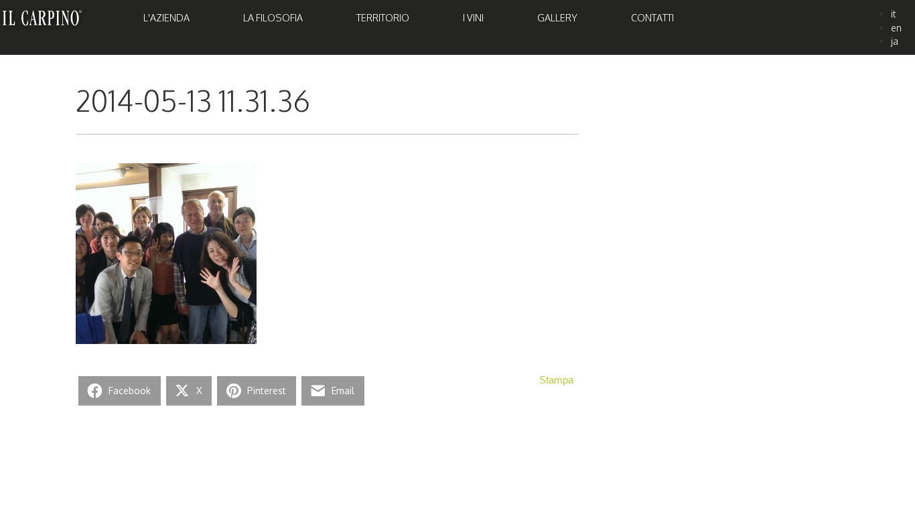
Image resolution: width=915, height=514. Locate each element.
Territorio (382, 17)
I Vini (473, 17)
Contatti (652, 17)
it (893, 13)
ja (894, 41)
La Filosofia (273, 17)
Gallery (557, 17)
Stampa (556, 380)
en (896, 27)
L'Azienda (166, 17)
